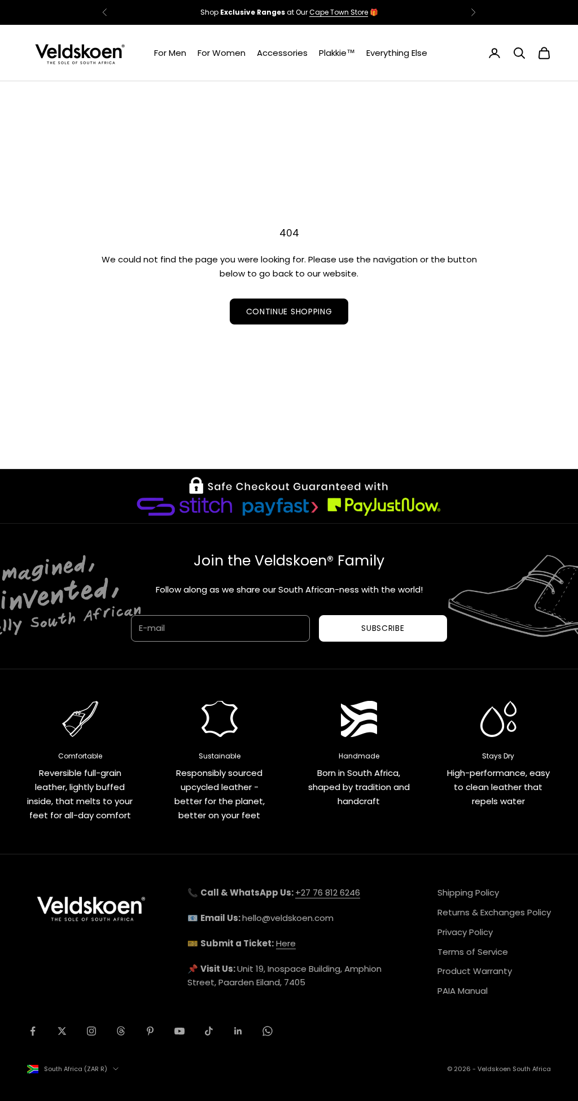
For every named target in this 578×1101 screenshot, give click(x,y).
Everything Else (396, 53)
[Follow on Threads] (120, 1031)
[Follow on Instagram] (91, 1031)
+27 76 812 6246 (327, 892)
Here (286, 943)
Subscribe (382, 628)
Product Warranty (474, 971)
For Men (170, 53)
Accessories (282, 53)
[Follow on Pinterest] (150, 1031)
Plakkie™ (337, 53)
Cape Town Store (338, 12)
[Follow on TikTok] (208, 1031)
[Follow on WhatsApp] (267, 1031)
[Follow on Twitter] (62, 1031)
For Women (222, 53)
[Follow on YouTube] (179, 1031)
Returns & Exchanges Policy (494, 912)
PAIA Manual (462, 991)
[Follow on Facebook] (32, 1031)
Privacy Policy (465, 932)
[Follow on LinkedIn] (238, 1031)
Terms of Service (472, 952)
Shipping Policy (468, 892)
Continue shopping (289, 311)
